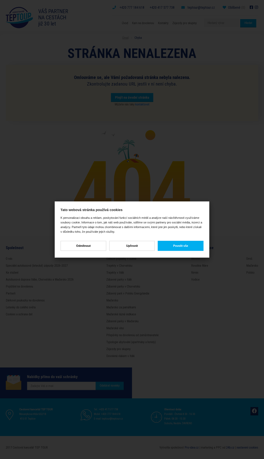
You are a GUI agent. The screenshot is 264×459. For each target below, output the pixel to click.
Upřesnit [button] (132, 245)
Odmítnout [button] (83, 245)
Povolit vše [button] (180, 245)
